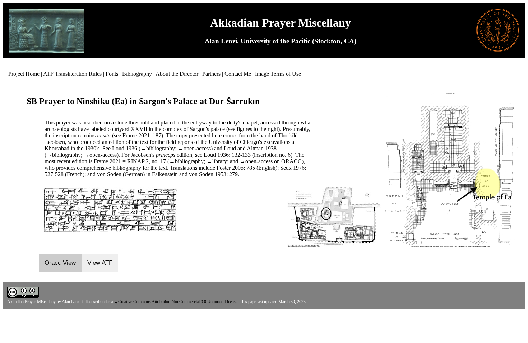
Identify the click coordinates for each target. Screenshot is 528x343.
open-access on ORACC (273, 161)
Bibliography (137, 74)
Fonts (112, 74)
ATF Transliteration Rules (72, 74)
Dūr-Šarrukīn (234, 101)
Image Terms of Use (278, 74)
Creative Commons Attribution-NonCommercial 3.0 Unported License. (178, 301)
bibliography (160, 148)
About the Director (177, 74)
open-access (197, 148)
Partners (211, 74)
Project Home (24, 74)
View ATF (99, 262)
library (219, 161)
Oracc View (60, 262)
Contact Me (237, 74)
